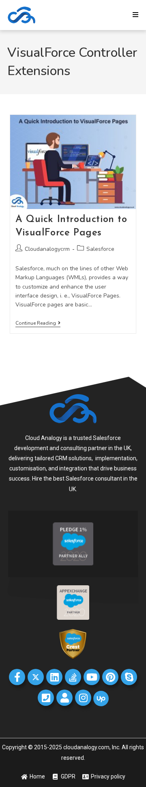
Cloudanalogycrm (47, 249)
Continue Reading (37, 323)
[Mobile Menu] (136, 15)
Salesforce (100, 249)
